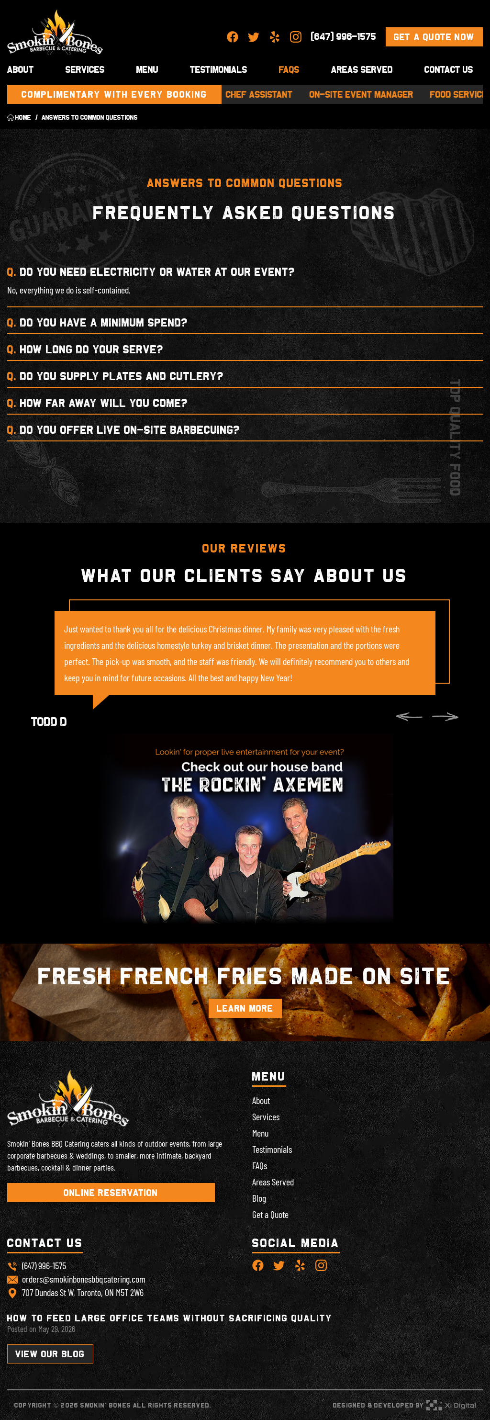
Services (85, 69)
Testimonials (218, 69)
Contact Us (448, 69)
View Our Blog (50, 1354)
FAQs (259, 1165)
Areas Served (362, 69)
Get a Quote (270, 1214)
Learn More (245, 1008)
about (20, 69)
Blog (259, 1198)
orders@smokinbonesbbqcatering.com (83, 1279)
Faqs (289, 69)
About (261, 1100)
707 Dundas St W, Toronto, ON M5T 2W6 (83, 1292)
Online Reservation (111, 1192)
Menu (147, 69)
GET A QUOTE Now (434, 37)
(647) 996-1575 (343, 36)
